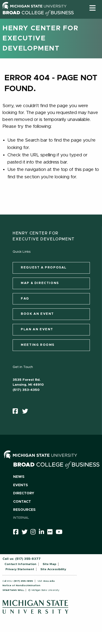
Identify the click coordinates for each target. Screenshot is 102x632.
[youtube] (61, 533)
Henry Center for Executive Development (40, 38)
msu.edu (49, 581)
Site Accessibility (53, 569)
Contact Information (20, 564)
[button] (92, 8)
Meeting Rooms (37, 345)
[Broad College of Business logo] (38, 17)
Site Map (49, 564)
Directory (23, 493)
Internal (21, 517)
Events (20, 485)
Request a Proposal (44, 267)
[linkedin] (43, 533)
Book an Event (37, 314)
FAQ (25, 298)
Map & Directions (40, 283)
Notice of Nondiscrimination (21, 585)
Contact (22, 501)
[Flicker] (51, 533)
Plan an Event (37, 329)
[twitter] (26, 412)
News (19, 477)
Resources (24, 510)
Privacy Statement (19, 569)
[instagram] (34, 533)
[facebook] (17, 412)
